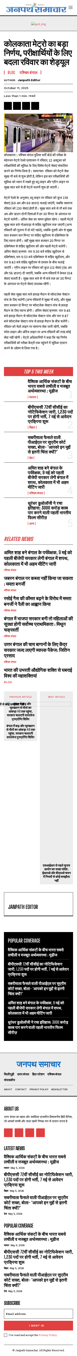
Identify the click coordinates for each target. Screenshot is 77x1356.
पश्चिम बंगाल (36, 493)
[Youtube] (40, 1132)
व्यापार (32, 397)
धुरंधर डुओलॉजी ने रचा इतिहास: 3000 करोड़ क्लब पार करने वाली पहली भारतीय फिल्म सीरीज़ (49, 510)
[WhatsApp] (35, 106)
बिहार (32, 427)
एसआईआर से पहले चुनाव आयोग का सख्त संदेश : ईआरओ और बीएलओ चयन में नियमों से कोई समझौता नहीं (56, 872)
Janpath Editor (29, 80)
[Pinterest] (26, 106)
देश (31, 457)
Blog (8, 682)
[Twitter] (17, 106)
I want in (36, 1325)
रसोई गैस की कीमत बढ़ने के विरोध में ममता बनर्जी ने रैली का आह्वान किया (37, 601)
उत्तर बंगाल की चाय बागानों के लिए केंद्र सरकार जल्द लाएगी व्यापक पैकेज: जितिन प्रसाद (37, 650)
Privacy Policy (48, 1335)
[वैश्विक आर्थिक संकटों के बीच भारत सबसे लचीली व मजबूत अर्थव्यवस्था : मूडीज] (14, 388)
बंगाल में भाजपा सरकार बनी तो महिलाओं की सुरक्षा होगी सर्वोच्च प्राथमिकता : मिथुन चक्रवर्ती (38, 624)
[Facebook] (8, 106)
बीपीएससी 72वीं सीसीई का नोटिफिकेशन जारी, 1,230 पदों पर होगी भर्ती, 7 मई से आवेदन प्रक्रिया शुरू (50, 414)
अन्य (31, 523)
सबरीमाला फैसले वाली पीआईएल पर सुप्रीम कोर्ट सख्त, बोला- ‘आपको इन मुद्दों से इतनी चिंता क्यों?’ (49, 444)
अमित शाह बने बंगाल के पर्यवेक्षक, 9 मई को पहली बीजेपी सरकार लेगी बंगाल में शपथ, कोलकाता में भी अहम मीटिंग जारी (48, 477)
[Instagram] (19, 1132)
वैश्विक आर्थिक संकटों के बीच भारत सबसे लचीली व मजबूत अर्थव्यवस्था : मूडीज (50, 386)
